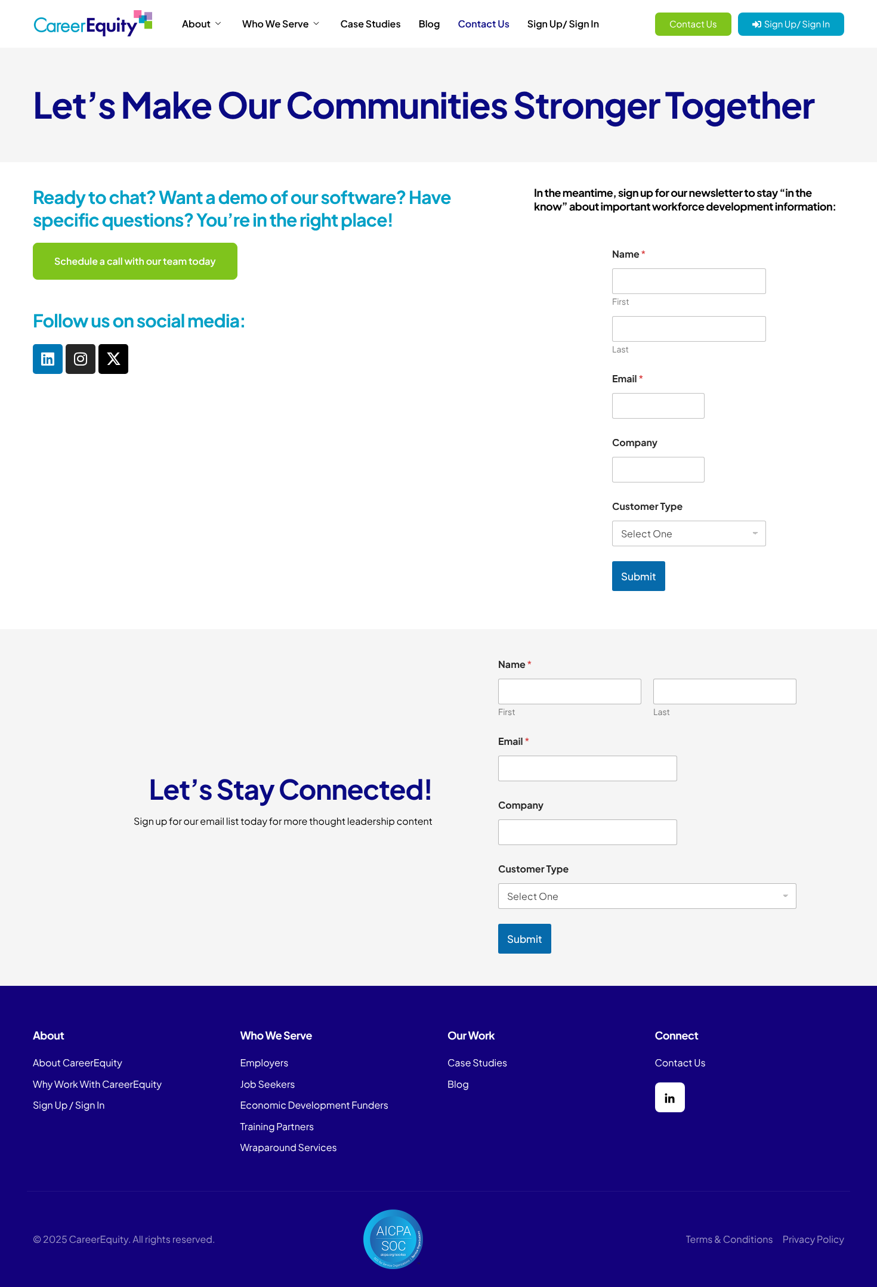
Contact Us (483, 24)
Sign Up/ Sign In (563, 24)
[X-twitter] (113, 359)
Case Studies (370, 24)
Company (634, 442)
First (620, 302)
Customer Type (647, 506)
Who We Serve (275, 24)
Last (620, 350)
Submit (638, 576)
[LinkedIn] (670, 1097)
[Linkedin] (48, 359)
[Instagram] (80, 359)
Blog (429, 24)
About (196, 24)
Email (627, 378)
